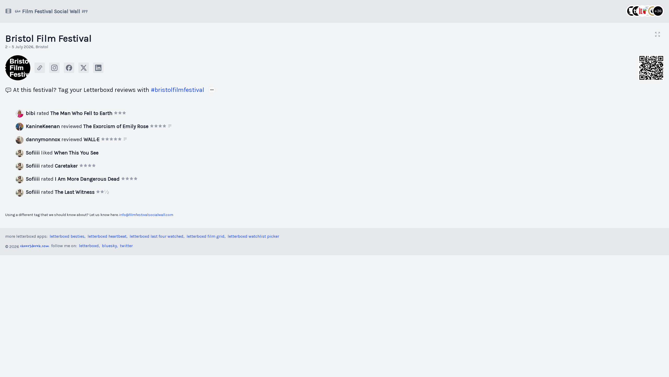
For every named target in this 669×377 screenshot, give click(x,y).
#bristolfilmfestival (177, 89)
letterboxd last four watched (156, 236)
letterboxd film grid (205, 236)
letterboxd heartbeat (107, 236)
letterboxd (89, 245)
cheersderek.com (34, 246)
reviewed (87, 126)
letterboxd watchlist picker (253, 236)
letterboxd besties (67, 236)
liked (62, 153)
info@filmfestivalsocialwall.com (146, 215)
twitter (126, 245)
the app (51, 11)
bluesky (109, 245)
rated (69, 113)
